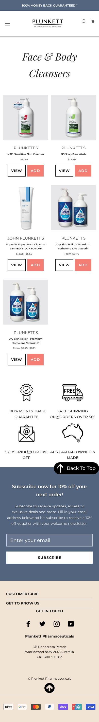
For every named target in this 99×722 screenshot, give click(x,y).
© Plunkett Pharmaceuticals (49, 678)
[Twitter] (42, 624)
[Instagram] (57, 624)
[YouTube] (71, 624)
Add (35, 170)
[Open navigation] (7, 23)
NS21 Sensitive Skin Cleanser (25, 154)
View (16, 170)
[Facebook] (28, 624)
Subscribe (49, 557)
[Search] (84, 21)
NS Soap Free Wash (73, 154)
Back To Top (81, 468)
